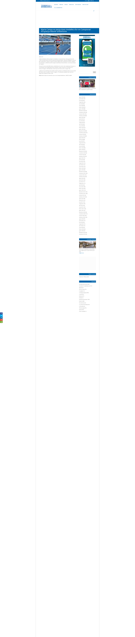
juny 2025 (81, 120)
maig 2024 (81, 142)
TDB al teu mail (85, 4)
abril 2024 (81, 144)
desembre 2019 (82, 232)
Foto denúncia (82, 302)
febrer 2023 (81, 168)
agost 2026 (81, 97)
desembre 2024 (82, 131)
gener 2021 (81, 210)
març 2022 (81, 186)
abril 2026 (81, 103)
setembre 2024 (82, 136)
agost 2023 (81, 158)
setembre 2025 (82, 115)
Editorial (80, 296)
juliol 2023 (81, 159)
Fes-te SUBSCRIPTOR (58, 7)
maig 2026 (81, 102)
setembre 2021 (82, 197)
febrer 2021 (81, 208)
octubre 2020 (81, 215)
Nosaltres (56, 4)
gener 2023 (81, 169)
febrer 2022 (81, 188)
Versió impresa (78, 4)
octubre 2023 (81, 154)
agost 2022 (81, 178)
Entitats (80, 297)
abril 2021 (81, 205)
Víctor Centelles (82, 311)
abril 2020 (81, 225)
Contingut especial (82, 292)
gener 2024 (81, 149)
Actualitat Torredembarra (84, 286)
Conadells (81, 291)
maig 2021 (81, 203)
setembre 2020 (82, 217)
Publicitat (61, 4)
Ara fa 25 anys (82, 289)
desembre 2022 (82, 171)
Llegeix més (81, 253)
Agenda (80, 287)
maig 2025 (81, 122)
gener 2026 (81, 109)
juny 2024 (81, 141)
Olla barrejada (82, 308)
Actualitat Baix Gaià (83, 284)
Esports (80, 301)
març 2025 (81, 125)
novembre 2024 (82, 132)
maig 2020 (81, 224)
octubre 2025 (81, 114)
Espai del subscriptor (83, 299)
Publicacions (71, 4)
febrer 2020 (81, 229)
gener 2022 (81, 190)
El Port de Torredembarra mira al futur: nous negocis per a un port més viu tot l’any (87, 250)
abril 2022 (81, 185)
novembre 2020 (82, 213)
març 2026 (81, 105)
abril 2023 (81, 164)
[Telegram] (91, 1)
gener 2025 (81, 129)
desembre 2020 (82, 212)
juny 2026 (81, 100)
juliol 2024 (81, 139)
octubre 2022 (81, 175)
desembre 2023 (82, 151)
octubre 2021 (81, 195)
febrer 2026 (81, 107)
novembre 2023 (82, 153)
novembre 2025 (82, 112)
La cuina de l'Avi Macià (83, 304)
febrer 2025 (81, 127)
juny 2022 (81, 181)
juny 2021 (81, 202)
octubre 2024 (81, 134)
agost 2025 (81, 117)
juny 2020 (81, 222)
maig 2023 (81, 163)
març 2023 (81, 166)
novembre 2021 (82, 193)
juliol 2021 (81, 200)
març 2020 (81, 227)
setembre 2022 (82, 176)
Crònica (80, 294)
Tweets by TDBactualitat (84, 276)
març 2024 (81, 146)
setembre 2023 (82, 156)
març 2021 (81, 207)
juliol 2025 (81, 119)
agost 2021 (81, 198)
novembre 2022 (82, 173)
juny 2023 (81, 161)
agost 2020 (81, 219)
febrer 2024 (81, 147)
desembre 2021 (82, 191)
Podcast (66, 4)
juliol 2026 (81, 98)
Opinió (80, 309)
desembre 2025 (82, 110)
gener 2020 (81, 230)
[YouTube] (88, 1)
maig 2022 (81, 183)
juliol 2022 (81, 180)
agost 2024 (81, 137)
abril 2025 (81, 124)
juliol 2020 (81, 220)
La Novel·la (81, 306)
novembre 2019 (82, 234)
